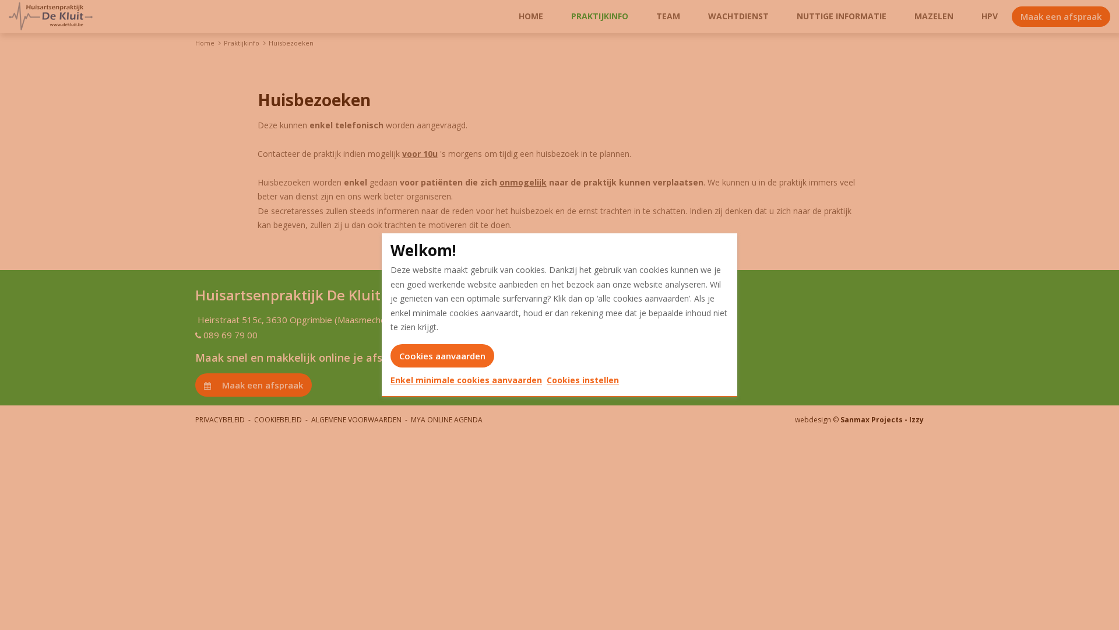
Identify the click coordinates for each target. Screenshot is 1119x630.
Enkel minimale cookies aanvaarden (466, 380)
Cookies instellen (583, 380)
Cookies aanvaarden (442, 356)
